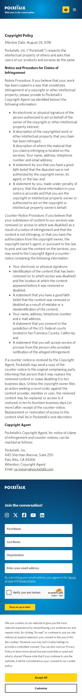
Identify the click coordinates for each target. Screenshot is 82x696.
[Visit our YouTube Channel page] (33, 515)
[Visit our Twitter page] (16, 515)
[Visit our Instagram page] (7, 515)
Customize (41, 688)
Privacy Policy (27, 581)
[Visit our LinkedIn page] (42, 515)
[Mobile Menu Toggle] (74, 9)
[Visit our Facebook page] (24, 515)
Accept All (41, 677)
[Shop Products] (65, 9)
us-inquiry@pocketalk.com (33, 469)
